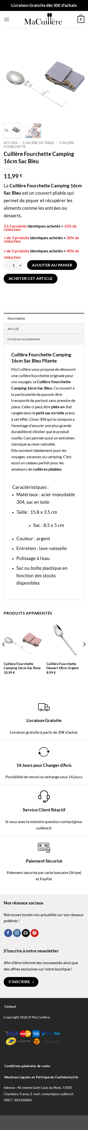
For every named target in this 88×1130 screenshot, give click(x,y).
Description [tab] (16, 318)
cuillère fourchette (33, 375)
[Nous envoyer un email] (26, 933)
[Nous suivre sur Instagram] (17, 933)
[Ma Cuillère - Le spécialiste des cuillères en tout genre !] (43, 19)
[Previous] (11, 78)
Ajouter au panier (52, 265)
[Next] (76, 78)
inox (35, 419)
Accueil (11, 143)
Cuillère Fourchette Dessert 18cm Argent (62, 666)
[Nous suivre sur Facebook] (8, 933)
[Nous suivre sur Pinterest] (35, 933)
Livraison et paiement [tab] (24, 339)
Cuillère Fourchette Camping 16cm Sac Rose (22, 666)
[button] (7, 19)
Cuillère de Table (38, 143)
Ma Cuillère (21, 369)
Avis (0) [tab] (13, 329)
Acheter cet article (31, 278)
